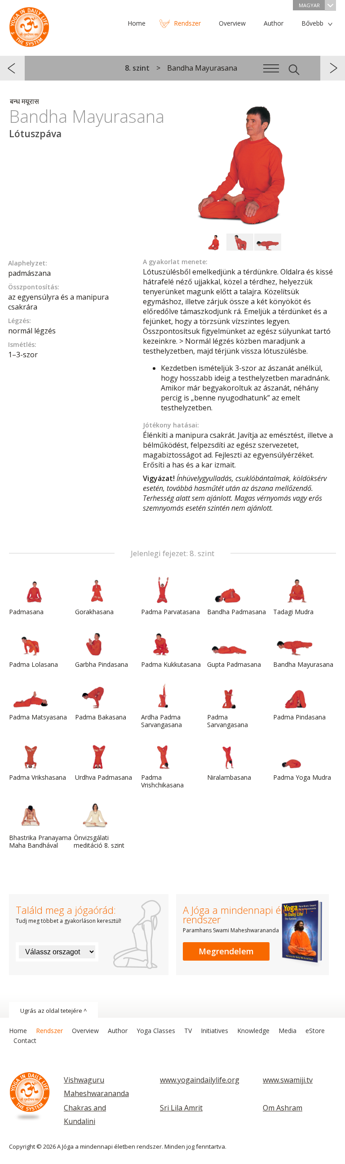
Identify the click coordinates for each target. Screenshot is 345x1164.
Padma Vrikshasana (37, 777)
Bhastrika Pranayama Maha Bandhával (40, 841)
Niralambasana (229, 777)
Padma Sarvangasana (227, 721)
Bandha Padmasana (236, 611)
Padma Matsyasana (38, 717)
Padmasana (26, 611)
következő (332, 68)
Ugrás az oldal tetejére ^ (53, 1011)
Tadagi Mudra (293, 611)
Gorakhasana (94, 611)
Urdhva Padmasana (103, 777)
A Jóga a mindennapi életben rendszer (29, 24)
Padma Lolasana (33, 664)
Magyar (309, 5)
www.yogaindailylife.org (199, 1080)
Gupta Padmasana (234, 664)
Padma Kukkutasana (171, 664)
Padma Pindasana (299, 717)
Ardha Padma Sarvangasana (161, 721)
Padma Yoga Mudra (302, 777)
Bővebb (312, 23)
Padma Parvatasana (170, 611)
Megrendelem (226, 951)
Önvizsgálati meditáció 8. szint (99, 841)
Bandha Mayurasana (303, 664)
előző (12, 68)
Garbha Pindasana (101, 664)
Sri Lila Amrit (181, 1108)
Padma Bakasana (100, 717)
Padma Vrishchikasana (162, 781)
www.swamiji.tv (288, 1080)
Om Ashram (282, 1108)
